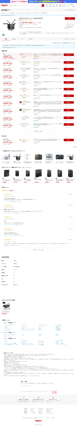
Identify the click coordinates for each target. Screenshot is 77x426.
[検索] (43, 5)
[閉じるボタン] (76, 15)
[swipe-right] (75, 158)
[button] (50, 5)
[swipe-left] (2, 158)
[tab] (6, 39)
